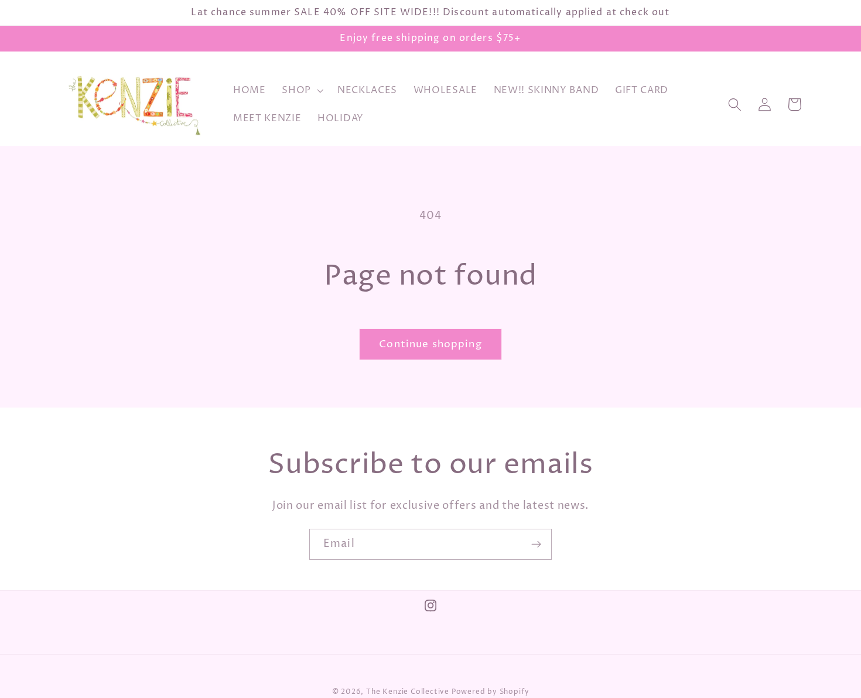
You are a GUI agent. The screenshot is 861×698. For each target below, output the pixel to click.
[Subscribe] (536, 544)
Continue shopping (430, 344)
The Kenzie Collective (407, 691)
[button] (301, 91)
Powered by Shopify (490, 691)
